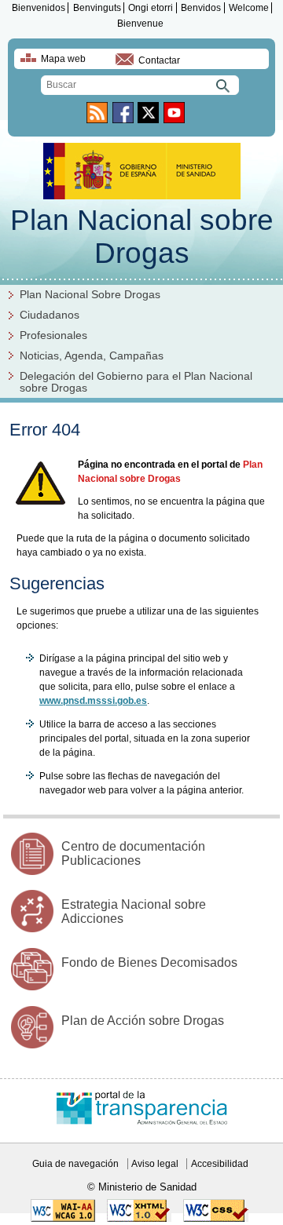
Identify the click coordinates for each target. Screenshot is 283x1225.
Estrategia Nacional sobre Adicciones (133, 911)
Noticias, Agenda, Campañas (92, 356)
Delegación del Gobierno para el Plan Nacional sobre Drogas (136, 382)
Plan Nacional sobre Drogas (142, 236)
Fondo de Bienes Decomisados (149, 962)
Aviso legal (154, 1163)
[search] (140, 85)
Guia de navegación (75, 1163)
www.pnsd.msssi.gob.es (93, 700)
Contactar (159, 60)
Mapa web (63, 58)
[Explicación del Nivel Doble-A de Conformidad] (63, 1218)
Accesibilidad (219, 1163)
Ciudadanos (49, 315)
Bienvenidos (38, 7)
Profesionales (53, 335)
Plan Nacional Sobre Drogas (90, 295)
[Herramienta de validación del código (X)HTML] (139, 1218)
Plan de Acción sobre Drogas (142, 1020)
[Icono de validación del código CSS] (215, 1218)
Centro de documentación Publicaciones (133, 853)
